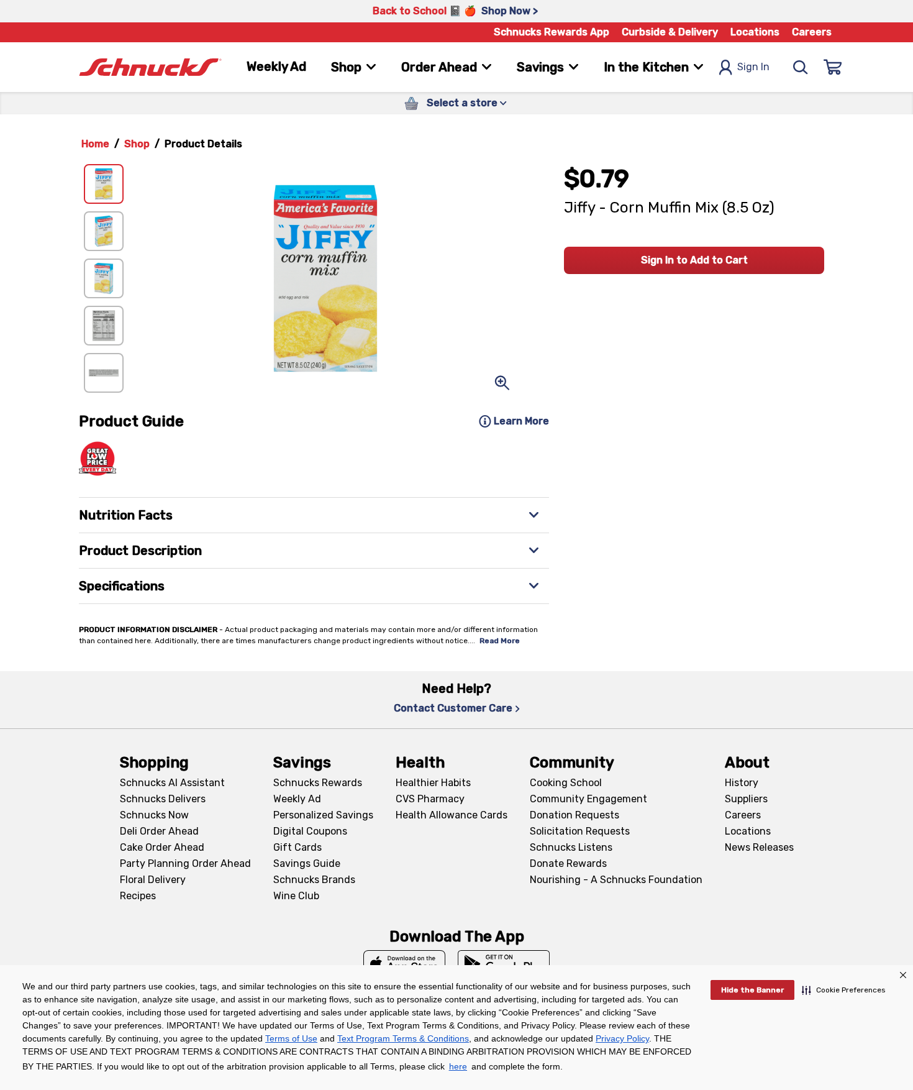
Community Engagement (588, 799)
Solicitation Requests (580, 831)
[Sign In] (833, 67)
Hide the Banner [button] (752, 990)
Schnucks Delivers (163, 799)
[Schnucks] (150, 67)
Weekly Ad (276, 66)
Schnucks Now (154, 815)
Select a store (462, 103)
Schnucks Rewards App (551, 32)
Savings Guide (306, 863)
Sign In (753, 67)
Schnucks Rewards (317, 783)
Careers (812, 32)
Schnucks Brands (314, 880)
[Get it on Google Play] (504, 964)
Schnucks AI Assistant (172, 783)
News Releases (759, 847)
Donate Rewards (568, 863)
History (741, 783)
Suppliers (746, 799)
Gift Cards (297, 847)
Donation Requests (574, 815)
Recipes (138, 896)
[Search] (800, 67)
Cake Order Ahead (162, 847)
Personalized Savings (323, 815)
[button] (843, 990)
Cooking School (566, 783)
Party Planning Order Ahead (185, 863)
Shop (137, 144)
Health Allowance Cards (451, 815)
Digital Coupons (310, 831)
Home (95, 144)
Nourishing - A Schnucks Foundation (616, 880)
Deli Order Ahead (159, 831)
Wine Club (296, 896)
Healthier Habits (433, 783)
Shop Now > (509, 11)
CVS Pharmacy (430, 799)
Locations (754, 32)
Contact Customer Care (453, 708)
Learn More (521, 421)
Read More (499, 640)
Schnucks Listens (571, 847)
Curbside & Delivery (670, 32)
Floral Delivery (153, 880)
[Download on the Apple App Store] (404, 964)
